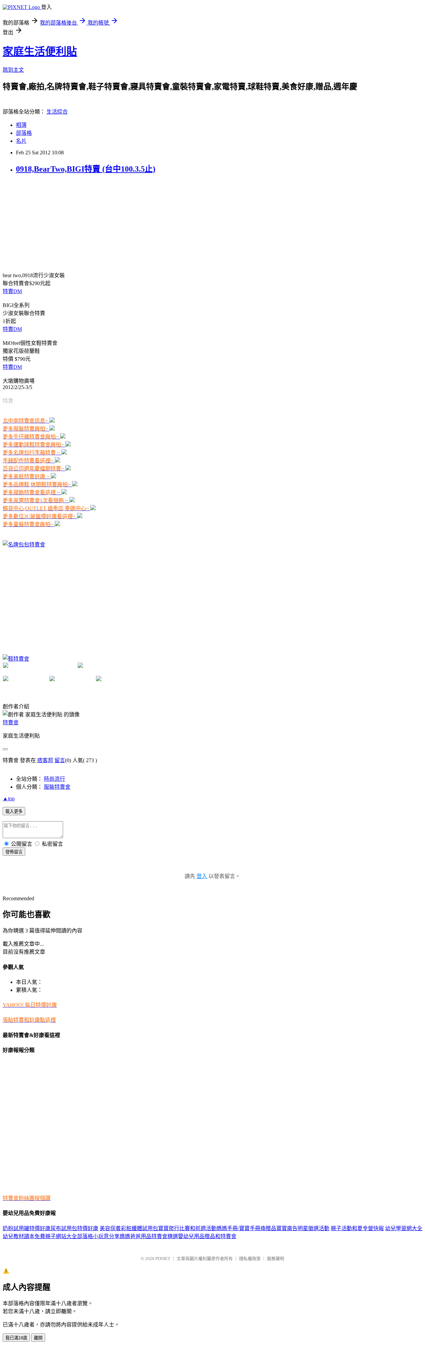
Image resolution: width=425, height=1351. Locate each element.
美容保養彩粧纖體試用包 (129, 1228)
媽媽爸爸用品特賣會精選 (149, 1236)
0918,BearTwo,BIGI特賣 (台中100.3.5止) (85, 169)
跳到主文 (13, 70)
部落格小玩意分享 (98, 1236)
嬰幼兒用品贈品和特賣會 (207, 1236)
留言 (59, 760)
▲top (9, 798)
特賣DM (12, 291)
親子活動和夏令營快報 (357, 1228)
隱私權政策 (250, 1258)
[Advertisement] (52, 222)
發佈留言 (14, 851)
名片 (21, 141)
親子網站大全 (61, 1236)
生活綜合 (57, 112)
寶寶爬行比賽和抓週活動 (187, 1228)
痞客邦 (45, 760)
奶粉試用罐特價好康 (26, 1228)
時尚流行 (54, 779)
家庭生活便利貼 (40, 51)
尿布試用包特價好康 (74, 1228)
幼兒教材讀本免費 (24, 1236)
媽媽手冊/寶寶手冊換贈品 (246, 1228)
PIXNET (162, 1258)
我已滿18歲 (16, 1337)
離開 (38, 1337)
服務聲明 (275, 1258)
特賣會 (11, 722)
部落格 (24, 133)
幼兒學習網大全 (403, 1228)
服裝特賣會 (57, 787)
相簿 (21, 125)
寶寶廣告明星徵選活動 (302, 1228)
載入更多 (14, 811)
